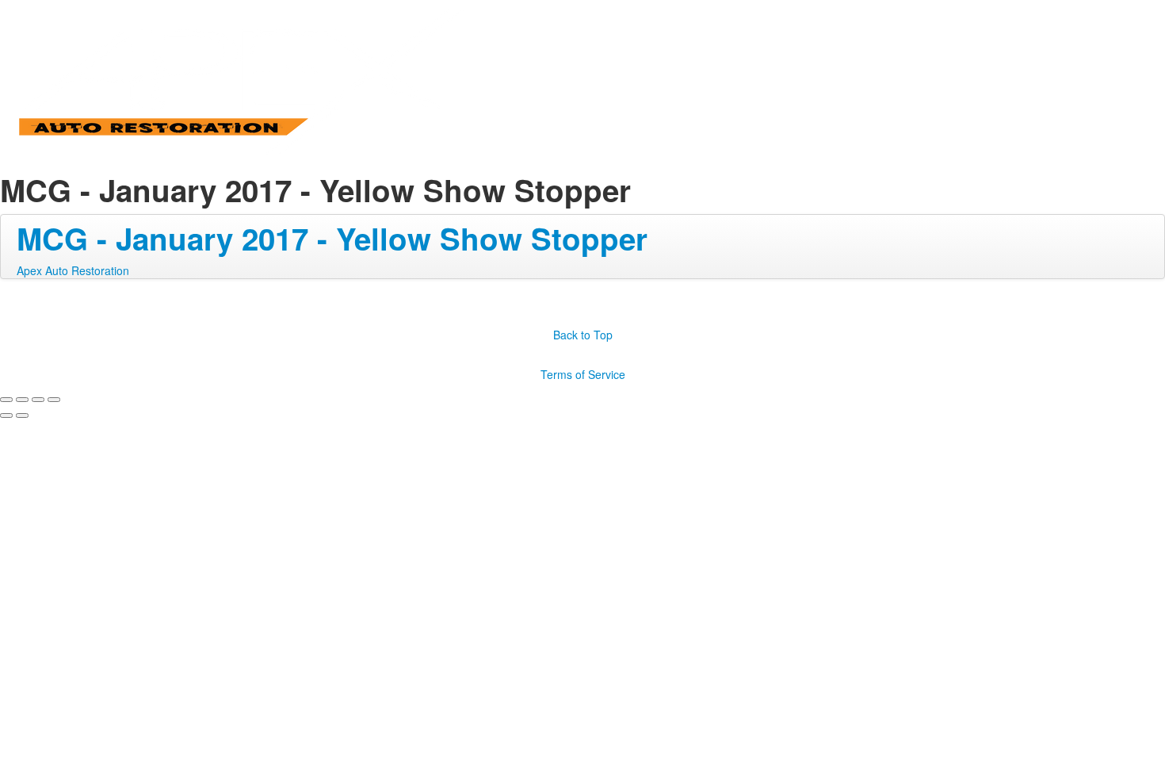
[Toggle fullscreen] (38, 399)
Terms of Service (582, 374)
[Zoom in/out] (54, 399)
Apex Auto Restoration (73, 270)
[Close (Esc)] (6, 399)
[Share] (22, 399)
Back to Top (583, 335)
